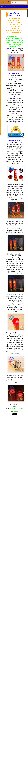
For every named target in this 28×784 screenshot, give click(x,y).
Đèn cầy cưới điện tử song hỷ (14, 14)
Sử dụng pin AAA (11, 410)
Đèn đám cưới (14, 411)
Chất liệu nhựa (13, 408)
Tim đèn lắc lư (18, 410)
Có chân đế (20, 408)
